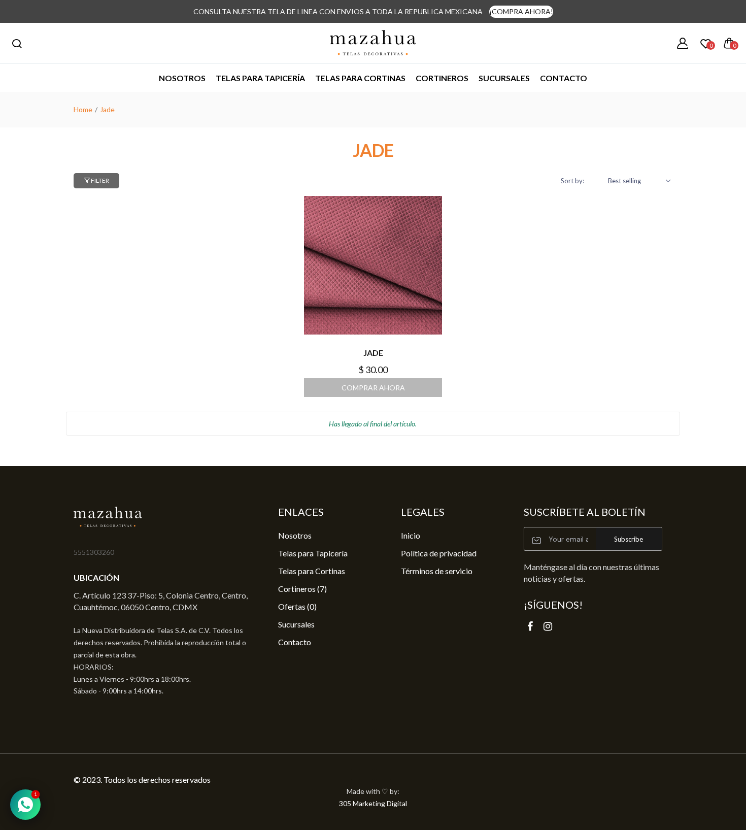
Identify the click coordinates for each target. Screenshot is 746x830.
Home (83, 109)
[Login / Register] (682, 43)
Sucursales (504, 78)
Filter (99, 180)
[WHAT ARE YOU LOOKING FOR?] (17, 43)
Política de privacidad (439, 553)
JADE (373, 352)
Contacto (563, 78)
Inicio (410, 535)
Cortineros (302, 588)
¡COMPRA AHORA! (521, 11)
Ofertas (297, 606)
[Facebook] (530, 626)
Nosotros (182, 78)
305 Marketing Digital (373, 803)
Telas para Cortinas (311, 571)
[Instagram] (547, 626)
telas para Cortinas (360, 78)
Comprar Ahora (373, 387)
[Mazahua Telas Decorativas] (373, 43)
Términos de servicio (436, 571)
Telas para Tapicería (260, 78)
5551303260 (94, 552)
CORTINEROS (442, 78)
